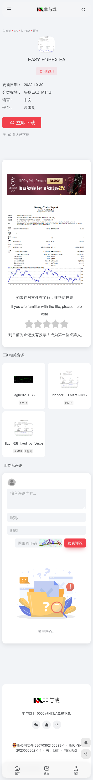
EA (16, 30)
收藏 (49, 71)
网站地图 (70, 750)
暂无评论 (14, 465)
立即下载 (25, 122)
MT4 (45, 92)
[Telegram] (57, 725)
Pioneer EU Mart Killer (69, 394)
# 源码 (28, 451)
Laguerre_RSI (23, 394)
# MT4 (23, 403)
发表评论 (75, 543)
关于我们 (52, 750)
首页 (8, 30)
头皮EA (25, 30)
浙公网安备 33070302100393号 (41, 745)
